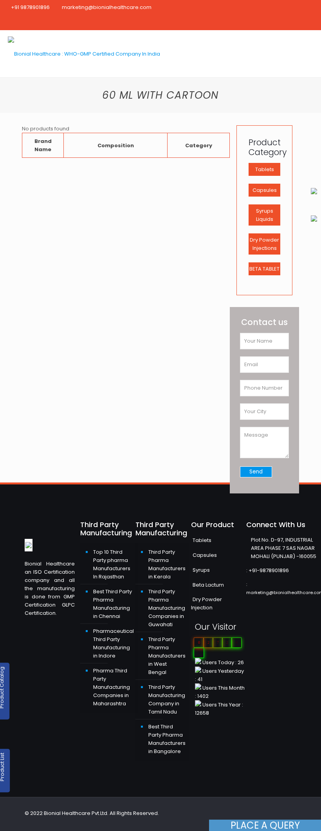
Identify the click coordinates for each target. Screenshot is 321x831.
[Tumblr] (314, 22)
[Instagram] (303, 22)
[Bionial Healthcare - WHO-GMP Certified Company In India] (84, 53)
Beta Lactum (208, 585)
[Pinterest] (293, 22)
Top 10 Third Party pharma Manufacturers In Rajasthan (111, 564)
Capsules (264, 190)
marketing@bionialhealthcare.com (106, 7)
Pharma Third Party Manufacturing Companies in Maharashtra (111, 687)
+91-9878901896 (269, 570)
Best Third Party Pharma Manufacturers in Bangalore (167, 739)
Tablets (264, 169)
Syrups (201, 570)
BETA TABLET (264, 269)
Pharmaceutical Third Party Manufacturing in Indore (113, 643)
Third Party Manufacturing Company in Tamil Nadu (166, 699)
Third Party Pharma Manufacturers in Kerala (167, 564)
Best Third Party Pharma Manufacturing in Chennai (112, 604)
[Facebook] (282, 22)
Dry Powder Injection (206, 603)
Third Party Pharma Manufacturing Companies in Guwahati (166, 608)
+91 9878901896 (30, 7)
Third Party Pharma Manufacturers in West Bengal (167, 656)
